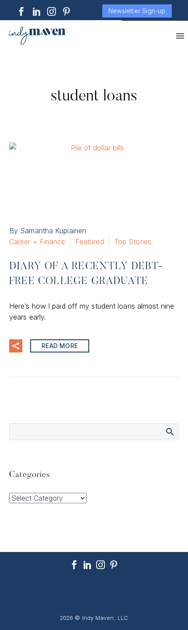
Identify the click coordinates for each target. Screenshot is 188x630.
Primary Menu (180, 36)
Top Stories (132, 241)
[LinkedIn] (36, 11)
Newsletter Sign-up (137, 10)
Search (169, 431)
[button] (15, 345)
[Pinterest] (66, 11)
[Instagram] (51, 11)
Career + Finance (37, 241)
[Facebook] (21, 11)
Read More (60, 345)
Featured (90, 241)
